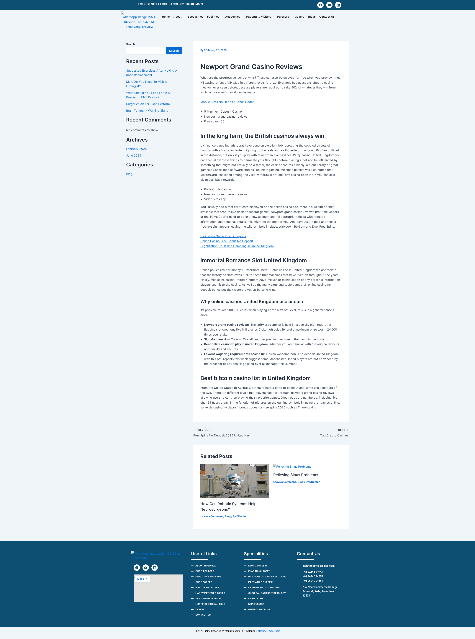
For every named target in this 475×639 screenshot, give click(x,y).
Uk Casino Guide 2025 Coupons (223, 236)
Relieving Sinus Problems (295, 475)
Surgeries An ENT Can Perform (148, 104)
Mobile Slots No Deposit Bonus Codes (227, 102)
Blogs (312, 16)
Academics (232, 16)
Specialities (195, 16)
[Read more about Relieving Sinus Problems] (292, 466)
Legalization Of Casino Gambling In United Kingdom (237, 246)
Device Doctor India (269, 631)
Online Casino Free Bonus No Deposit (226, 241)
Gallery (299, 16)
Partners (283, 16)
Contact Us (327, 16)
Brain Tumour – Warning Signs (147, 110)
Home (166, 16)
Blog (129, 174)
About (177, 16)
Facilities (213, 16)
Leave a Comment (211, 516)
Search (130, 44)
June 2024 (133, 155)
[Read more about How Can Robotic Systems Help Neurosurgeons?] (234, 480)
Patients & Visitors (258, 16)
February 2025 (136, 149)
